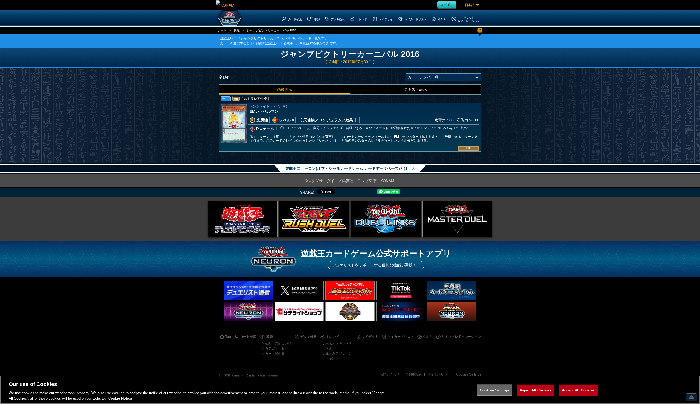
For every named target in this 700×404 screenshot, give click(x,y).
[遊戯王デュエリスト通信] (248, 290)
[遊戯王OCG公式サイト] (243, 219)
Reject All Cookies (535, 390)
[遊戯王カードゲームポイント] (451, 290)
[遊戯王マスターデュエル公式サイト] (457, 219)
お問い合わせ (389, 374)
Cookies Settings (468, 374)
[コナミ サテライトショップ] (299, 311)
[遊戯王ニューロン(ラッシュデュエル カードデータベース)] (451, 311)
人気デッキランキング (338, 345)
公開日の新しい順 (278, 343)
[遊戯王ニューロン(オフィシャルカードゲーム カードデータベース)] (229, 18)
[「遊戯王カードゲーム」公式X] (299, 290)
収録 (237, 30)
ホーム (221, 30)
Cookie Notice (120, 398)
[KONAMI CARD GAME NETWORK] (248, 311)
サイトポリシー (438, 374)
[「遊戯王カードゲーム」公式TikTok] (400, 290)
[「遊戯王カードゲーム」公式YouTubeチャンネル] (350, 290)
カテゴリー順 (275, 348)
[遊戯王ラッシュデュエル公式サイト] (314, 219)
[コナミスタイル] (400, 311)
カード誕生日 (275, 354)
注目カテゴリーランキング (338, 355)
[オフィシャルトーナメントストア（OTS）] (350, 311)
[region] (350, 390)
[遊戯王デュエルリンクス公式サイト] (386, 219)
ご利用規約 (413, 374)
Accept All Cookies (578, 390)
